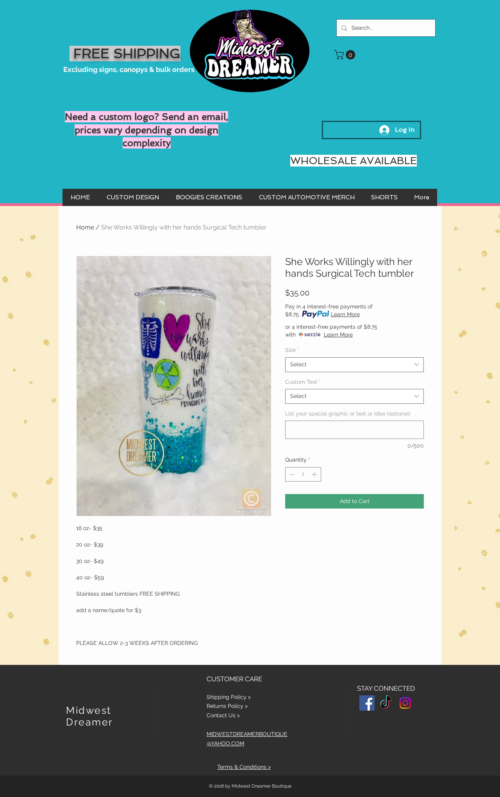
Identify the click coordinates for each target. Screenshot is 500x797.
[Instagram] (405, 703)
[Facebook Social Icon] (367, 703)
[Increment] (315, 474)
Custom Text (303, 382)
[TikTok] (386, 703)
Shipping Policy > (229, 697)
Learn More (345, 314)
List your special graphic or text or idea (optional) (348, 413)
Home (85, 227)
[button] (345, 54)
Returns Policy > (227, 706)
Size (292, 350)
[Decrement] (291, 474)
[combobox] (354, 364)
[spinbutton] (303, 474)
